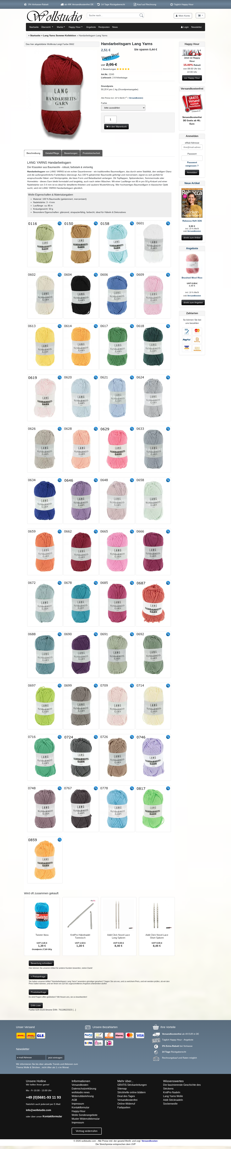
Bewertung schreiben (41, 963)
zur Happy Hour (192, 78)
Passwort (192, 153)
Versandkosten (136, 98)
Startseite (34, 27)
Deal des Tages (126, 1096)
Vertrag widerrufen (87, 1131)
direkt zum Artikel (192, 237)
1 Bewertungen (109, 69)
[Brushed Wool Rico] (192, 264)
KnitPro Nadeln (171, 1092)
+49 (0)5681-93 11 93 (43, 1097)
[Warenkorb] (200, 15)
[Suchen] (141, 15)
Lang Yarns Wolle (173, 1096)
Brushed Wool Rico (192, 277)
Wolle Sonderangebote (84, 1115)
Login (186, 27)
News (115, 27)
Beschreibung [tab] (33, 153)
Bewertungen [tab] (70, 153)
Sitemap (122, 1088)
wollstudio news (81, 1092)
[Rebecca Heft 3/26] (192, 203)
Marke (60, 27)
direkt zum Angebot (193, 302)
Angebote (91, 27)
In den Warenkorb (117, 126)
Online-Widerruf (126, 1103)
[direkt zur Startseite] (54, 15)
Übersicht (46, 27)
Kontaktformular (52, 1116)
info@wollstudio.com (38, 1110)
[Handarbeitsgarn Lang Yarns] (62, 96)
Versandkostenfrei (127, 1100)
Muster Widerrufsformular (86, 1118)
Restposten (104, 27)
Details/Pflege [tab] (52, 153)
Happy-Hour (78, 1111)
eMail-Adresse (192, 143)
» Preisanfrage (38, 976)
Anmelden (192, 172)
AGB (74, 1100)
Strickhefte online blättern (131, 1092)
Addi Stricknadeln (173, 1100)
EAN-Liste (36, 1005)
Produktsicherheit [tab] (91, 153)
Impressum (78, 1103)
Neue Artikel (192, 183)
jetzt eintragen (55, 1057)
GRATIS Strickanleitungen (132, 1085)
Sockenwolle (170, 1103)
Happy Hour (75, 27)
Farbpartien (123, 1107)
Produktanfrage (38, 992)
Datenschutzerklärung (84, 1088)
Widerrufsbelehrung (83, 1096)
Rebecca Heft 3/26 (192, 221)
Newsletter (196, 27)
